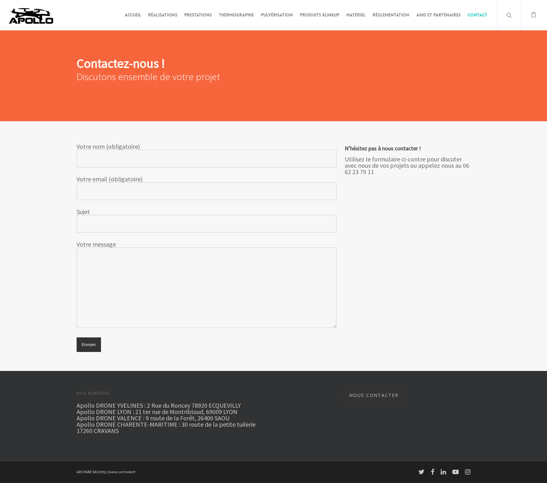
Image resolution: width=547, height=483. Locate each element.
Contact (477, 15)
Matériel (356, 15)
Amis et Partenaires (438, 15)
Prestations (198, 15)
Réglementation (391, 15)
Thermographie (236, 15)
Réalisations (162, 15)
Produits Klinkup (319, 15)
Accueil (133, 15)
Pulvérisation (277, 15)
